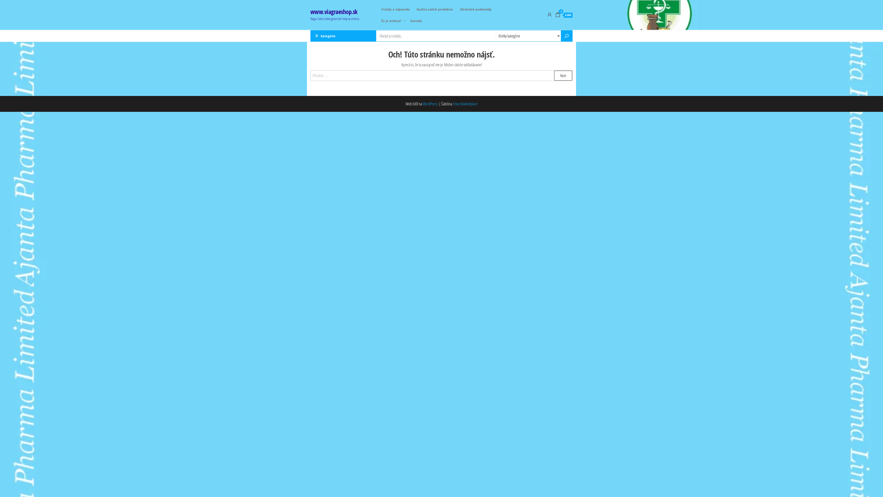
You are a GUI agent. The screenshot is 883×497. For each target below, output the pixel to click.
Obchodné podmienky (476, 9)
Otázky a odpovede (395, 9)
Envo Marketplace (465, 104)
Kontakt (416, 20)
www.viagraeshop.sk (334, 12)
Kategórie (328, 36)
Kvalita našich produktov (435, 9)
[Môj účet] (550, 14)
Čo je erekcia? (391, 20)
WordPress (430, 104)
